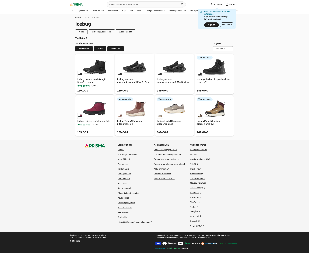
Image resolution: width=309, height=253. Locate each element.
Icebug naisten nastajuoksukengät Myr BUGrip (173, 80)
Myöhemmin (227, 25)
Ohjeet (121, 150)
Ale (73, 11)
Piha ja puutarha (196, 11)
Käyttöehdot (123, 198)
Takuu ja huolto (124, 174)
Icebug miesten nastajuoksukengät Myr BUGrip (133, 80)
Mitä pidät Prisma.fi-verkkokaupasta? (135, 222)
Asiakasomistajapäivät (200, 159)
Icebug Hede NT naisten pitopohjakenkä (169, 122)
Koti (131, 11)
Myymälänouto (124, 159)
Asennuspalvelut (125, 188)
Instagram (196, 197)
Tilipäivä (194, 164)
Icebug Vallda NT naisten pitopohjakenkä (129, 122)
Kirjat (124, 11)
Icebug (96, 17)
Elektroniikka (98, 11)
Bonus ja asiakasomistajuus (166, 159)
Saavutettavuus (125, 208)
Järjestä (217, 43)
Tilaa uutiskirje (198, 188)
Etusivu (78, 17)
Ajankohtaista (83, 11)
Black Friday (195, 169)
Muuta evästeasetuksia (164, 179)
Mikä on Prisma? (161, 169)
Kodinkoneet (113, 11)
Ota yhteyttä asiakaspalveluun (167, 154)
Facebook (196, 193)
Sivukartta (122, 217)
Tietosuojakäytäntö (126, 203)
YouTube (195, 202)
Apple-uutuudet (197, 179)
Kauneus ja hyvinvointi (238, 11)
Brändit (88, 17)
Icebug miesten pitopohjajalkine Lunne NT (213, 80)
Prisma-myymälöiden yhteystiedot (169, 164)
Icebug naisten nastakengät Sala (93, 121)
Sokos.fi (195, 221)
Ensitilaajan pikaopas (127, 154)
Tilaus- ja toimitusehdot (128, 193)
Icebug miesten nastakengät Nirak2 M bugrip (91, 80)
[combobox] (142, 4)
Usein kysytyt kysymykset (165, 150)
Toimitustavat (124, 179)
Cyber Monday (196, 174)
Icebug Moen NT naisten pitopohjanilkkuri (209, 122)
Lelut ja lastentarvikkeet (155, 11)
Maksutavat (123, 183)
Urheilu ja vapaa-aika (177, 11)
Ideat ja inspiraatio (198, 150)
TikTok (194, 207)
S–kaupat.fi (196, 216)
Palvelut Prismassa (162, 174)
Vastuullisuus (123, 212)
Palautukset (123, 164)
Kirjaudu (211, 25)
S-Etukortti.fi (197, 226)
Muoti (139, 11)
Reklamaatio (123, 169)
